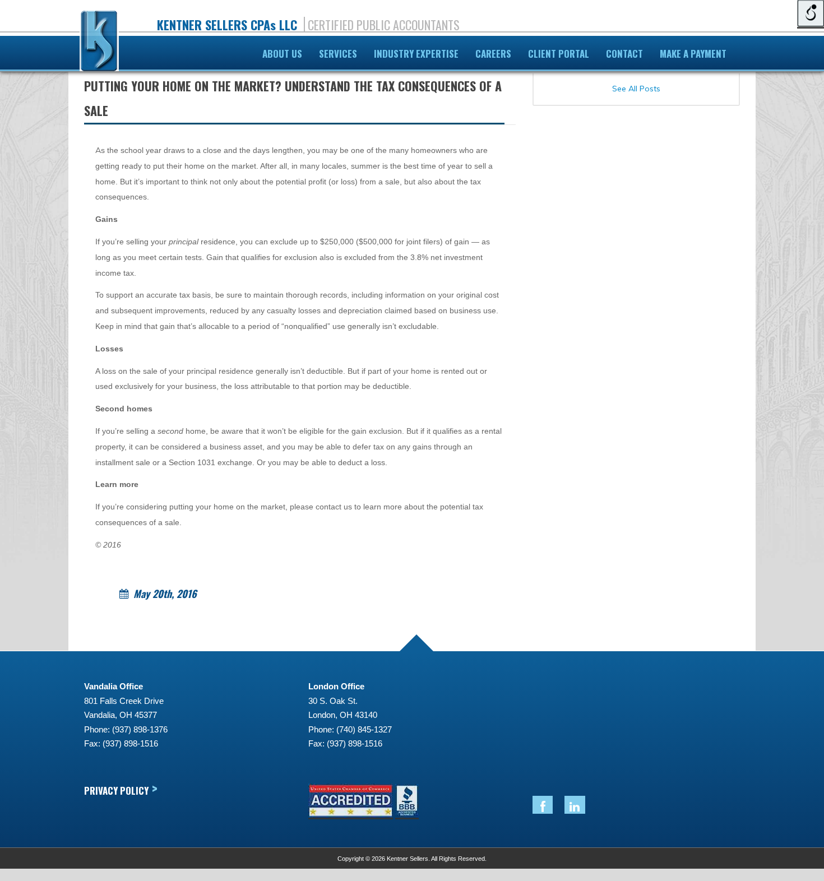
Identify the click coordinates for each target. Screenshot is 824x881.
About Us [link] (282, 54)
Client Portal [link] (558, 54)
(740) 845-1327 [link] (364, 729)
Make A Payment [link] (693, 54)
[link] (99, 43)
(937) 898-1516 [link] (130, 743)
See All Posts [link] (636, 89)
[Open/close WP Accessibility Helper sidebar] (810, 13)
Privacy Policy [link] (121, 789)
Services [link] (338, 54)
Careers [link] (493, 54)
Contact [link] (624, 54)
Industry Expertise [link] (416, 54)
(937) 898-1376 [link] (140, 729)
